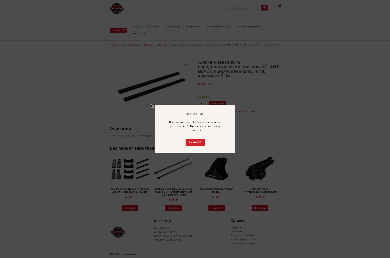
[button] (153, 106)
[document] (195, 129)
